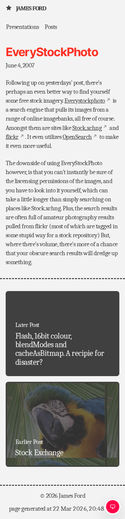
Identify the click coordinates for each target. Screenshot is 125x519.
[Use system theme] (112, 506)
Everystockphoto (84, 100)
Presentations (22, 27)
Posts (51, 27)
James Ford (31, 8)
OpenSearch (77, 137)
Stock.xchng (87, 128)
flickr (12, 137)
